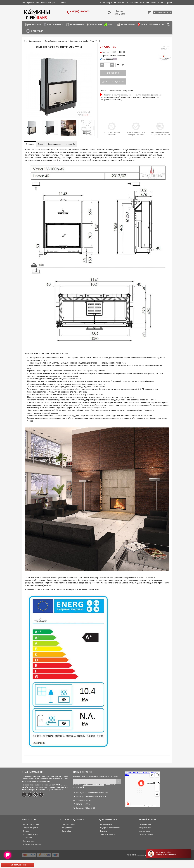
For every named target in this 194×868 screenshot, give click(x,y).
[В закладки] (118, 65)
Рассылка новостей (146, 834)
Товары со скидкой (107, 834)
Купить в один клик (114, 82)
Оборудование (127, 25)
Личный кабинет (145, 824)
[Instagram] (24, 794)
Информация (36, 31)
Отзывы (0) (70, 144)
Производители (106, 824)
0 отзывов (165, 49)
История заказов (145, 828)
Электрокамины (55, 25)
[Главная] (24, 41)
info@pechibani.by (83, 800)
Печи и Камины (76, 25)
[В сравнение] (123, 65)
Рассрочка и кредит (49, 3)
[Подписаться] (118, 781)
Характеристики (54, 144)
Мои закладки (144, 831)
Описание (30, 144)
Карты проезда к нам (30, 3)
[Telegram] (35, 794)
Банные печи (34, 25)
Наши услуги (159, 25)
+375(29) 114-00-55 (79, 11)
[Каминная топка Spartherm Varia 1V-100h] (59, 85)
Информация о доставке (32, 844)
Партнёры (103, 831)
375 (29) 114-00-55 (83, 804)
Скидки (63, 3)
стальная (121, 91)
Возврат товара (67, 828)
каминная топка (110, 91)
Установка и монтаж (31, 834)
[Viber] (41, 794)
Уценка (111, 25)
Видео (40, 144)
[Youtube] (29, 794)
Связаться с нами (68, 824)
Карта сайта (66, 831)
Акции (144, 25)
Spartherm (129, 91)
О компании (27, 838)
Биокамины (96, 25)
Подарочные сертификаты (110, 828)
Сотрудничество (29, 841)
